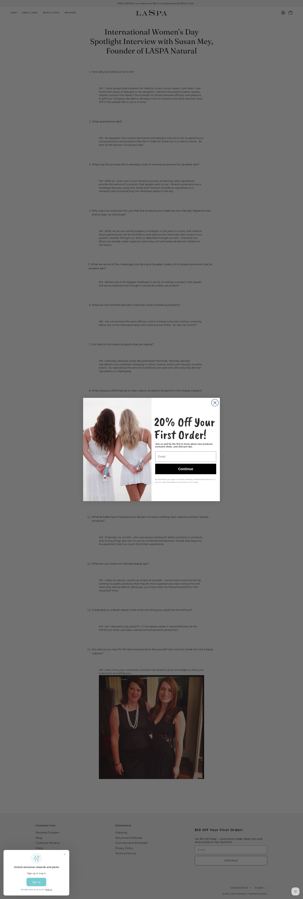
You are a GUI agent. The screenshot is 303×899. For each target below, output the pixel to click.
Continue (185, 469)
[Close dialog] (214, 402)
